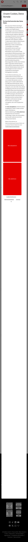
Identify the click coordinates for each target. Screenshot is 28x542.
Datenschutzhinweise (9, 199)
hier (20, 38)
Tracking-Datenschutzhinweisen (12, 126)
